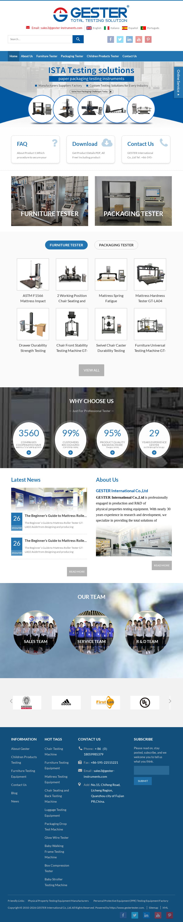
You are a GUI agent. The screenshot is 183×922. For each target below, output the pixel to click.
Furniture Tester (46, 56)
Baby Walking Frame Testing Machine (54, 851)
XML (165, 907)
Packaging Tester (72, 56)
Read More (77, 571)
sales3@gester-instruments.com (61, 28)
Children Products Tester (103, 56)
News (15, 801)
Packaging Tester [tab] (116, 245)
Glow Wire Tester (57, 837)
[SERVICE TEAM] (91, 654)
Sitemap (153, 907)
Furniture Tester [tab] (66, 245)
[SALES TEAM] (35, 654)
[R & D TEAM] (147, 654)
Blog (14, 793)
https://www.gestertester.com (127, 907)
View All (92, 370)
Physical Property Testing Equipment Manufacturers (58, 900)
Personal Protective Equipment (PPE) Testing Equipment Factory (131, 900)
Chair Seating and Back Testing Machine (57, 795)
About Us (27, 56)
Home (13, 56)
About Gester (20, 749)
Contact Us (130, 56)
